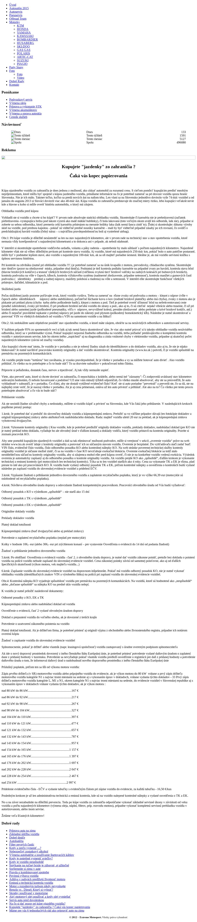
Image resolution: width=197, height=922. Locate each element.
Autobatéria (16, 841)
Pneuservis (15, 15)
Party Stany (16, 67)
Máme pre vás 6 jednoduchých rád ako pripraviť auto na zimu (46, 910)
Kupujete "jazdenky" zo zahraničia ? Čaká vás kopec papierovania (49, 907)
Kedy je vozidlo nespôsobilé (26, 861)
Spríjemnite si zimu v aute (25, 868)
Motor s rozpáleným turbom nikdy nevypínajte (37, 886)
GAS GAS (23, 50)
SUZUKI (22, 60)
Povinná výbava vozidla (23, 875)
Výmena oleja (17, 103)
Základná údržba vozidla (24, 834)
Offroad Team (17, 18)
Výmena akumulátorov (23, 110)
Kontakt (14, 84)
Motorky (14, 22)
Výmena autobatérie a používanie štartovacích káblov (41, 855)
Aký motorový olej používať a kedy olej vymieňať (40, 896)
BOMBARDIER (27, 39)
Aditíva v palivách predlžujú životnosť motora (37, 879)
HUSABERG (25, 43)
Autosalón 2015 (19, 8)
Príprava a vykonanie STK (25, 106)
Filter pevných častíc (21, 844)
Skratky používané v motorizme (28, 893)
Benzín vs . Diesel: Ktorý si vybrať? (31, 889)
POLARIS (23, 53)
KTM (20, 25)
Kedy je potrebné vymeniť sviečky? (31, 858)
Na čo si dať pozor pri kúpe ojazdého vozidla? (37, 903)
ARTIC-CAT (25, 57)
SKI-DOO (23, 46)
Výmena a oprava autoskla (25, 113)
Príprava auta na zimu (22, 830)
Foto (12, 70)
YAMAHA (24, 32)
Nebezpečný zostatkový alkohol (28, 851)
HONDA (22, 29)
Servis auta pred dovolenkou (26, 900)
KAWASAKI (25, 36)
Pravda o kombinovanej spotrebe (29, 872)
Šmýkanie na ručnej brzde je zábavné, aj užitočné (39, 865)
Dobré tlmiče (17, 837)
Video (20, 77)
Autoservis (15, 11)
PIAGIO (22, 63)
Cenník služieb (18, 117)
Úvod (12, 4)
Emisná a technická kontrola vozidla (31, 882)
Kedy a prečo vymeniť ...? (25, 848)
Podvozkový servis (20, 99)
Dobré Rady (16, 81)
